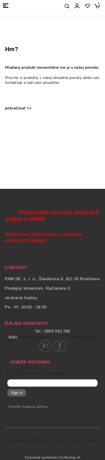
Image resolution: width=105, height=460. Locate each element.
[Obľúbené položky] (87, 6)
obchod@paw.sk (35, 337)
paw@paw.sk (83, 337)
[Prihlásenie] (77, 6)
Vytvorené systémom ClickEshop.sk (52, 457)
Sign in (17, 393)
